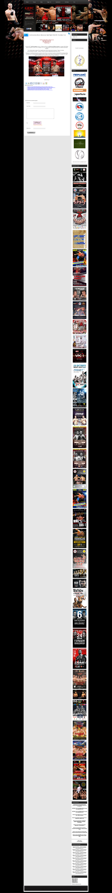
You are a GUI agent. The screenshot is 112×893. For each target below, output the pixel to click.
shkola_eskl (74, 871)
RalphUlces (74, 849)
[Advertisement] (46, 94)
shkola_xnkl (74, 860)
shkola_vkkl (74, 868)
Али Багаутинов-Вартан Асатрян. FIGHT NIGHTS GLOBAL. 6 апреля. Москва (39, 88)
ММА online (80, 840)
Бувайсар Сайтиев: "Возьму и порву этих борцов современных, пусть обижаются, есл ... (79, 847)
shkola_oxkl (74, 863)
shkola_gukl (74, 857)
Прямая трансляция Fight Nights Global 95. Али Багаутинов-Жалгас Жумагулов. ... (40, 86)
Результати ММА (79, 841)
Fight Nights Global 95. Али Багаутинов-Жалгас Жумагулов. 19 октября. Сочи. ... (40, 89)
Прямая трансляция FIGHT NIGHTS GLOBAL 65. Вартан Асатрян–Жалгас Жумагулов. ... (41, 87)
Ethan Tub (74, 852)
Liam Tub (74, 846)
